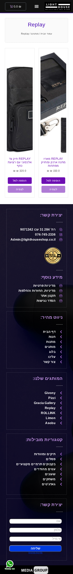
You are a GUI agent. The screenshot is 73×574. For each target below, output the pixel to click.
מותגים (35, 33)
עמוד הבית (46, 33)
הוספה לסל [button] (53, 180)
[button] (36, 6)
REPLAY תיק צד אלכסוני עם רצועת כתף (20, 162)
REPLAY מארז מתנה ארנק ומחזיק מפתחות (53, 162)
